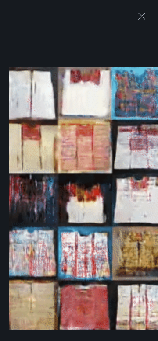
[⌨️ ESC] (141, 16)
